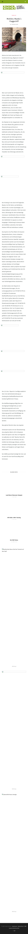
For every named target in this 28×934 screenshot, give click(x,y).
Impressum (14, 926)
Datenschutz (21, 926)
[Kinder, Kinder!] (14, 7)
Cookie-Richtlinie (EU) (14, 928)
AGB (25, 926)
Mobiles (14, 15)
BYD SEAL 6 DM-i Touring (14, 517)
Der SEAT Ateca (14, 540)
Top (14, 930)
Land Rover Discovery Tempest (14, 495)
